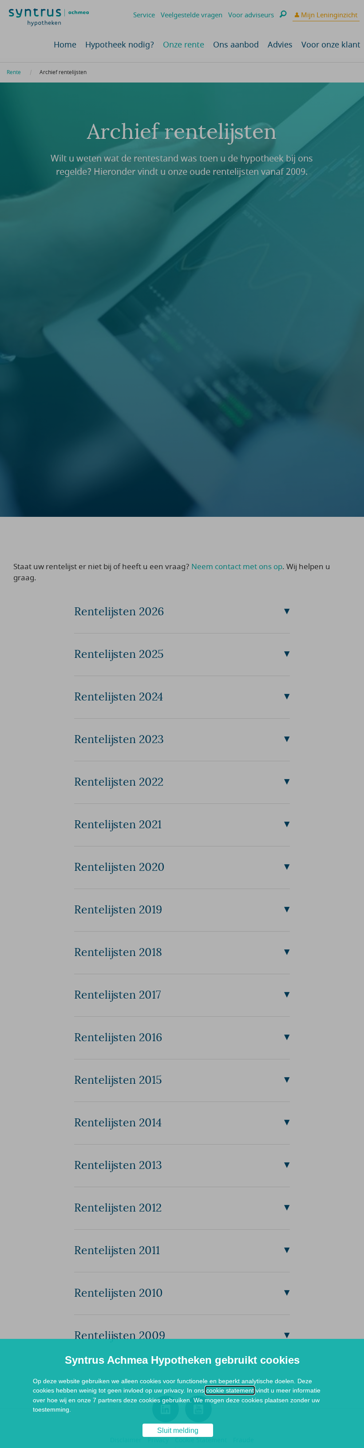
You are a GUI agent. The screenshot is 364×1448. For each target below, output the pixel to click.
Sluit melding (177, 1430)
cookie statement (230, 1390)
